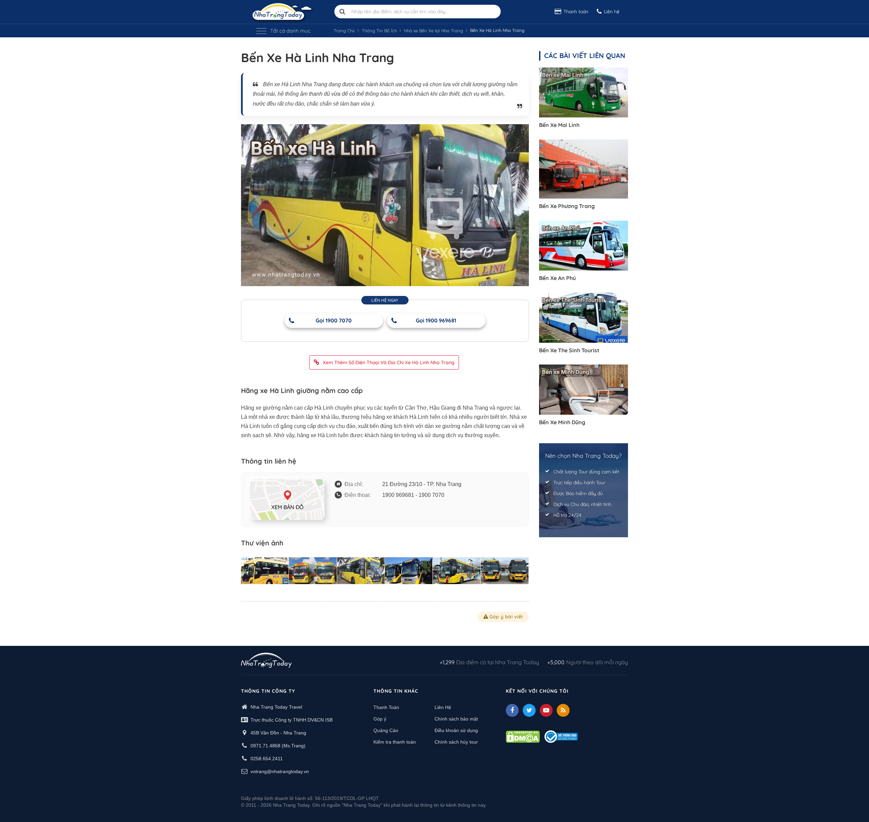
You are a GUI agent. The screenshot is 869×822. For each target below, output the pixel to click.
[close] (671, 64)
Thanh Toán (386, 707)
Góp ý (379, 719)
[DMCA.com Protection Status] (523, 736)
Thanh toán (575, 11)
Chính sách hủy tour (456, 742)
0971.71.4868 (265, 745)
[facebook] (512, 710)
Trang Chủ (344, 30)
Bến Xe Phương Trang (567, 206)
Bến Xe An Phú (557, 278)
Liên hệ (612, 11)
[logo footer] (266, 661)
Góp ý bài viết (506, 617)
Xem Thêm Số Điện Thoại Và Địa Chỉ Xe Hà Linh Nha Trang (389, 362)
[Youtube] (546, 710)
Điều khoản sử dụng (456, 730)
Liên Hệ (442, 707)
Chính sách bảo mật (456, 719)
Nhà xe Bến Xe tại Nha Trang (433, 30)
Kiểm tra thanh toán (394, 742)
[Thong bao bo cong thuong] (561, 736)
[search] (342, 11)
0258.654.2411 (267, 758)
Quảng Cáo (385, 730)
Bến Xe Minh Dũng (562, 422)
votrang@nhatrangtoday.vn (280, 771)
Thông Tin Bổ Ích (379, 30)
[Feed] (563, 710)
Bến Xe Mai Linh (559, 125)
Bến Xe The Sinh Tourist (569, 350)
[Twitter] (529, 710)
